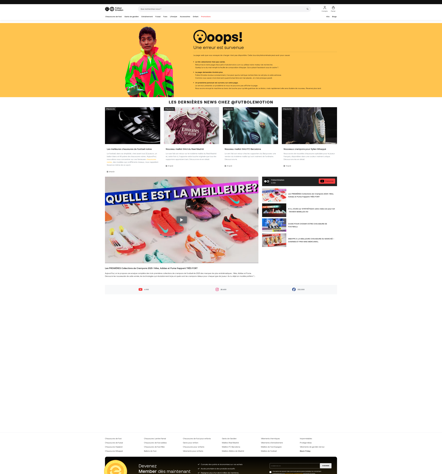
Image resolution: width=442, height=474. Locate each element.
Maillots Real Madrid (230, 443)
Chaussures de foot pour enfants (197, 438)
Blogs (334, 17)
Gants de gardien (131, 17)
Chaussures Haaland (113, 447)
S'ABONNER (325, 465)
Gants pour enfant (190, 443)
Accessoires (185, 17)
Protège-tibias (306, 443)
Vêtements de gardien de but (312, 447)
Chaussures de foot (113, 17)
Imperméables (306, 438)
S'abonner (329, 181)
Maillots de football (269, 451)
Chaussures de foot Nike (154, 447)
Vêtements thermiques (270, 438)
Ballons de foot (150, 451)
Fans (165, 17)
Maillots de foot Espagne (271, 447)
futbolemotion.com (233, 65)
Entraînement (147, 17)
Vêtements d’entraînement (272, 443)
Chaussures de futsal (114, 443)
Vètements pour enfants (193, 451)
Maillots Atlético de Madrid (233, 451)
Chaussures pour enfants (193, 447)
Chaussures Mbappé (114, 451)
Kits (327, 17)
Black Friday (305, 451)
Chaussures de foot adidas (155, 443)
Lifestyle (173, 17)
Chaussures (110, 109)
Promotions (206, 17)
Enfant (195, 17)
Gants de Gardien (229, 438)
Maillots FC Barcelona (231, 447)
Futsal (157, 17)
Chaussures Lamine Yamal (155, 438)
